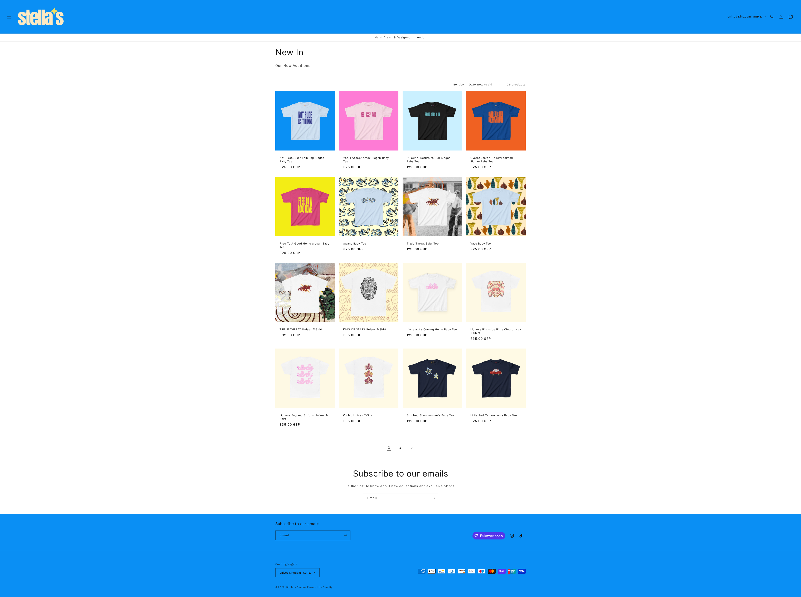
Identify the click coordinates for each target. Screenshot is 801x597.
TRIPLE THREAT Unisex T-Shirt (301, 329)
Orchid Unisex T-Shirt (358, 415)
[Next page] (411, 447)
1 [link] (389, 447)
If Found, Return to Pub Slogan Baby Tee (429, 159)
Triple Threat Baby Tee (423, 243)
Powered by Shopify (320, 587)
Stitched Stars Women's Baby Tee (430, 415)
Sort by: (459, 84)
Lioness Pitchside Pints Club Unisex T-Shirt (495, 331)
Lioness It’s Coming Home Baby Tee (432, 329)
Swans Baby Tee (354, 243)
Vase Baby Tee (480, 243)
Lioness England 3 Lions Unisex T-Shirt (304, 417)
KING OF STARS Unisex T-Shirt (364, 329)
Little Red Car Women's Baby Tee (493, 415)
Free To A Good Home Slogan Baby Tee (304, 245)
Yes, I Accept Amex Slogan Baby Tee (366, 159)
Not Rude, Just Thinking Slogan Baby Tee (302, 159)
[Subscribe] (433, 498)
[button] (8, 16)
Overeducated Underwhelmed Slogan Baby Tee (491, 159)
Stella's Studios (296, 587)
